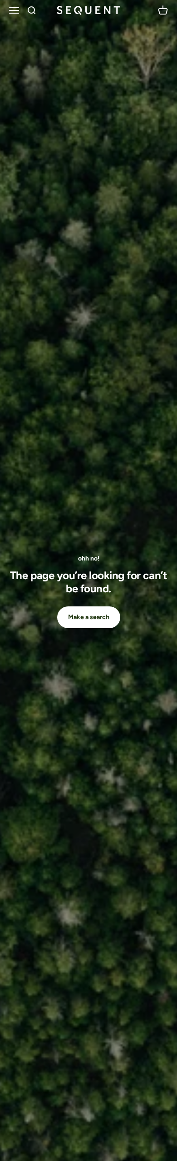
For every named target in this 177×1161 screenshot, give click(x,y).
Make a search (88, 617)
